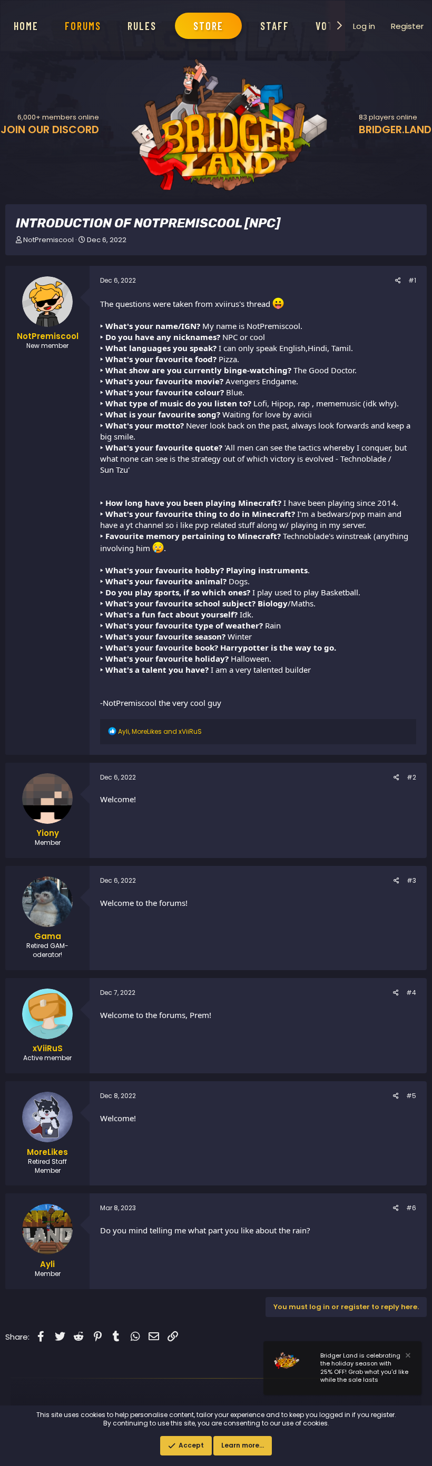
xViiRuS (48, 1048)
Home (26, 25)
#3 (411, 880)
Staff (274, 25)
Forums (83, 25)
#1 (412, 280)
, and (160, 731)
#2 (411, 777)
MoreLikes (47, 1152)
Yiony (47, 833)
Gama (47, 936)
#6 (411, 1207)
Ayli (47, 1264)
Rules (141, 25)
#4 (411, 992)
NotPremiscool (48, 240)
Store (208, 25)
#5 (411, 1095)
